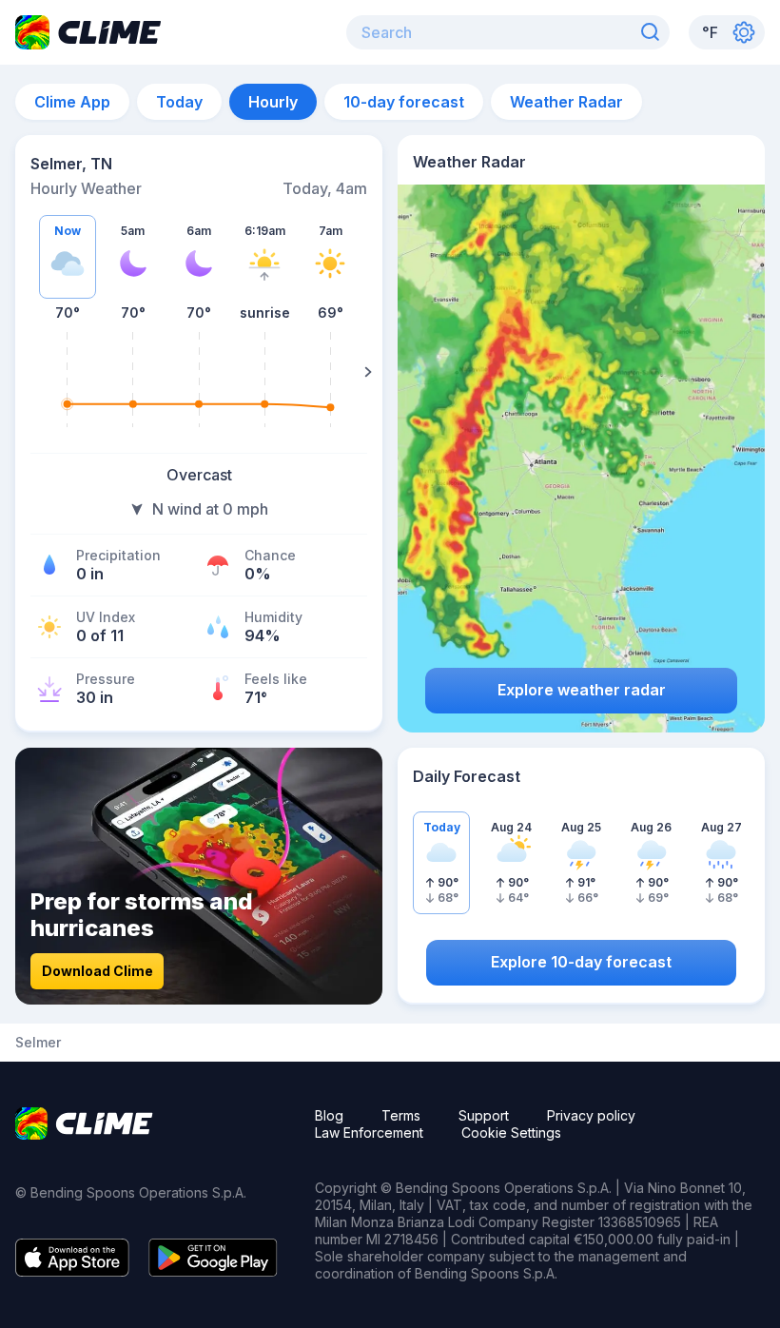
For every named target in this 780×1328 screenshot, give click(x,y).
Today (179, 101)
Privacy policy (591, 1115)
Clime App (72, 101)
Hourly (273, 101)
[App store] (72, 1270)
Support (483, 1115)
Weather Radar (566, 101)
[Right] (368, 372)
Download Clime (97, 971)
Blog (329, 1115)
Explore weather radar (581, 689)
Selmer (38, 1042)
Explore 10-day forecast (581, 961)
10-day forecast (403, 101)
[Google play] (213, 1270)
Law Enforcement (369, 1132)
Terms (400, 1115)
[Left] (29, 372)
